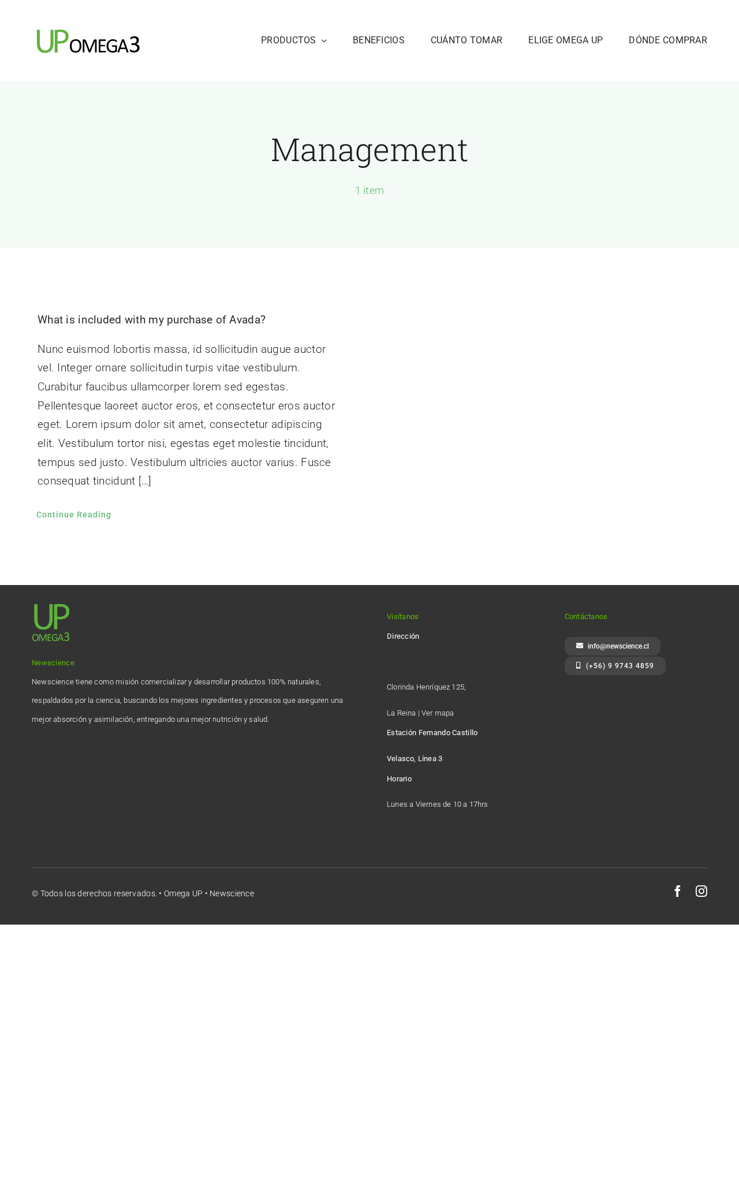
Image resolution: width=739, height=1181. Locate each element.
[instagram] (701, 891)
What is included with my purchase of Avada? (152, 319)
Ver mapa (437, 713)
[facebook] (678, 891)
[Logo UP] (89, 26)
